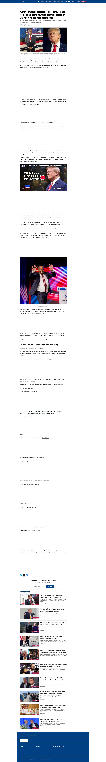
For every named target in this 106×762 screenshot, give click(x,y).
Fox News (35, 341)
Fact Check (60, 1)
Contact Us (38, 746)
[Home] (24, 1)
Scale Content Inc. (33, 735)
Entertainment (49, 1)
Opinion (74, 1)
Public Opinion (67, 1)
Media (79, 1)
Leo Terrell (37, 58)
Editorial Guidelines (23, 748)
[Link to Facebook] (53, 746)
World (55, 1)
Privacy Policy (22, 750)
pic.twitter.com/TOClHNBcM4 (46, 413)
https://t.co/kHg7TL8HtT (60, 101)
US (38, 1)
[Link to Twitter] (57, 746)
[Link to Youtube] (59, 746)
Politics (42, 1)
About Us (21, 746)
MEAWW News (22, 735)
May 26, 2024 (35, 104)
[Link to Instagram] (55, 746)
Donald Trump (45, 126)
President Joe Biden (33, 233)
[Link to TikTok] (61, 746)
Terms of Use (22, 753)
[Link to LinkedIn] (64, 746)
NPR (21, 157)
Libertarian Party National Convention (50, 60)
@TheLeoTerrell (37, 411)
